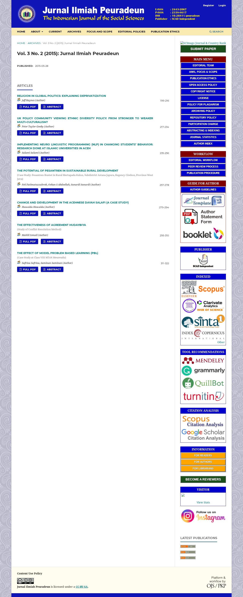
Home (21, 43)
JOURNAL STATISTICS (203, 137)
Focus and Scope (99, 31)
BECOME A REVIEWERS (203, 479)
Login (222, 5)
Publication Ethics (165, 31)
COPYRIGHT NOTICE (203, 91)
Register (208, 5)
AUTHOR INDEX (203, 143)
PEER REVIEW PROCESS (203, 166)
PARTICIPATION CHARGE (203, 124)
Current (55, 31)
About (36, 31)
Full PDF (29, 106)
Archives (74, 31)
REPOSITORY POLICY (203, 117)
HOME (21, 31)
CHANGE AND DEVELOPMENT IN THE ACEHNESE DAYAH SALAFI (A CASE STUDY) (73, 202)
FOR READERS (203, 455)
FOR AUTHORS (203, 462)
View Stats (203, 502)
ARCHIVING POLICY (203, 111)
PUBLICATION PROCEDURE (203, 173)
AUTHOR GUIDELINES (203, 189)
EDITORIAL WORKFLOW (203, 160)
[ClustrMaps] (183, 495)
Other (221, 342)
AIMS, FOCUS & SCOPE (203, 71)
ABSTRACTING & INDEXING (203, 130)
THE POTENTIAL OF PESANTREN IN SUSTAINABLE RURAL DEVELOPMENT (85, 175)
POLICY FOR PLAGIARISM (203, 104)
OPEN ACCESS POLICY (203, 85)
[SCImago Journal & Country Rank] (203, 43)
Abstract (53, 106)
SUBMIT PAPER (203, 49)
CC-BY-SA (82, 586)
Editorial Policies (131, 31)
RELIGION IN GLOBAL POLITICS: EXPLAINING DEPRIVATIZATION (61, 96)
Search (217, 31)
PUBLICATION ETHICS (203, 78)
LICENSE (203, 98)
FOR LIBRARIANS (203, 468)
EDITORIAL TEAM (203, 65)
